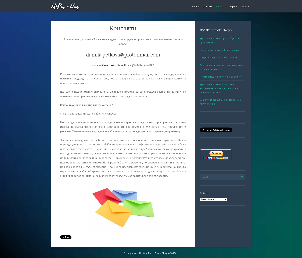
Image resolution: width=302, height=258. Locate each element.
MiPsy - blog (65, 6)
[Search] (240, 176)
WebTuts (174, 253)
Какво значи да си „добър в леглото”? (221, 50)
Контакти (221, 6)
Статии (207, 6)
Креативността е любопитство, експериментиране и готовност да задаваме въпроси (219, 88)
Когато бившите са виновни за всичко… (222, 76)
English (245, 6)
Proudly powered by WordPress (138, 253)
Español (234, 6)
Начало (195, 6)
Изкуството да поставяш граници (218, 57)
